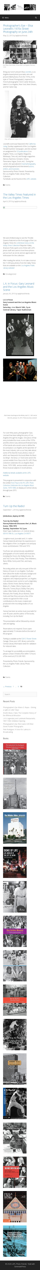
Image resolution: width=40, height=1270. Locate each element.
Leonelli (28, 72)
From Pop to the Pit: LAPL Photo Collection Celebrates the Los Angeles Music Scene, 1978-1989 (18, 485)
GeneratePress (20, 1266)
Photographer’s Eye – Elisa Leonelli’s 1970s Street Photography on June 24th (18, 28)
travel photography (28, 164)
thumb (23, 260)
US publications (22, 151)
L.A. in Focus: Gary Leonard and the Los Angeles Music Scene (18, 287)
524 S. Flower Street (29, 639)
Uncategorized (10, 274)
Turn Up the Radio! (14, 506)
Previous (7, 686)
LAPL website (31, 179)
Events (7, 185)
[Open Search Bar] (36, 17)
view (13, 307)
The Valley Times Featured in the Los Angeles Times (19, 196)
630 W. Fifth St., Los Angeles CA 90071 (17, 533)
